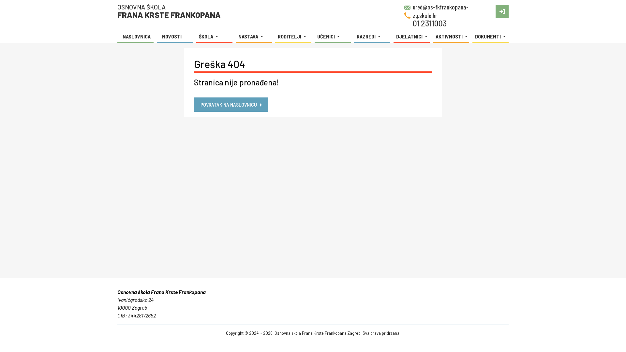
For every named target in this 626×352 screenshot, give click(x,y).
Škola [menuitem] (206, 36)
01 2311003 (430, 23)
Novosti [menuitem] (172, 36)
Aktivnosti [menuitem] (450, 36)
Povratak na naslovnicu (229, 104)
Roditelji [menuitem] (290, 36)
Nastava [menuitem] (248, 36)
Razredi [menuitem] (367, 36)
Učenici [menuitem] (326, 36)
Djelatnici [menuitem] (410, 36)
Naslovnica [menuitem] (137, 36)
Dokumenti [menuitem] (488, 36)
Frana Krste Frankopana (169, 11)
